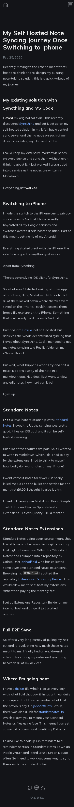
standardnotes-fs (51, 712)
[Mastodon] (37, 789)
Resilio (27, 330)
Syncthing (26, 123)
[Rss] (43, 789)
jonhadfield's (42, 706)
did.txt (19, 689)
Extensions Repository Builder (40, 579)
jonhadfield (29, 562)
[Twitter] (30, 789)
